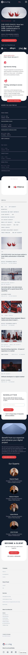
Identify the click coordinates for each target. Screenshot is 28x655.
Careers (4, 576)
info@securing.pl (5, 625)
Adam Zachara (4, 354)
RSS (3, 588)
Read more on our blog (9, 40)
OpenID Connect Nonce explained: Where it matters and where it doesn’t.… (13, 319)
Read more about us (9, 457)
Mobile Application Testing (7, 599)
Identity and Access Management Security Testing (11, 601)
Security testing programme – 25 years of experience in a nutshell (12, 350)
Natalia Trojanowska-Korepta (10, 34)
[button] (23, 652)
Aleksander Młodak (6, 294)
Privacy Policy (13, 413)
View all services (14, 100)
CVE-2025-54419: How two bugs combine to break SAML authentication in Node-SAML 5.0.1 (14, 256)
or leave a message (14, 556)
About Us (4, 571)
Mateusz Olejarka (5, 380)
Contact (4, 585)
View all (3, 200)
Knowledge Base (5, 574)
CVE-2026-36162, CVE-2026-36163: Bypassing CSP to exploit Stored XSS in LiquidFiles (12, 289)
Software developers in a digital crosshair (12, 376)
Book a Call (14, 552)
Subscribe (8, 409)
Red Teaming (5, 604)
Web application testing (7, 596)
